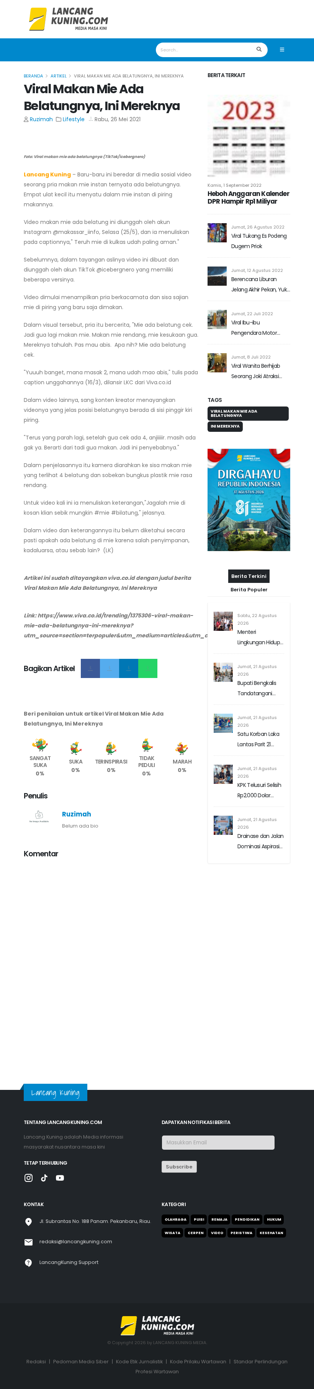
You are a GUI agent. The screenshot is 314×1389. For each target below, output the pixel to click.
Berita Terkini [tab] (249, 576)
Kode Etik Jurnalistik (139, 1361)
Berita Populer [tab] (249, 589)
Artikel (59, 76)
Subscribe (179, 1167)
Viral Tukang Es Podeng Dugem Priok (259, 241)
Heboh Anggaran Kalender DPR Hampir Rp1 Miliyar (248, 197)
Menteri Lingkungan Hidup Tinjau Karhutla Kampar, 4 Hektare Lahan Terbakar (260, 638)
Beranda (33, 76)
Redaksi (36, 1361)
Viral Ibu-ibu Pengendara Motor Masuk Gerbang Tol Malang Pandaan (254, 328)
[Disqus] (111, 961)
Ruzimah (41, 119)
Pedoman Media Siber (81, 1361)
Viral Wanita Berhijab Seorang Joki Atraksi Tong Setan (255, 372)
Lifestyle (74, 119)
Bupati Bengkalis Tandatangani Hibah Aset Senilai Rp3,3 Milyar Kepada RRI (258, 689)
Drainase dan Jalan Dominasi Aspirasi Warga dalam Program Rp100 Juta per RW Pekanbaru (260, 842)
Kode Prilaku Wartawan (198, 1361)
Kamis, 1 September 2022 (235, 185)
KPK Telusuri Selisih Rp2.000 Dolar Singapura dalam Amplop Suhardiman (259, 791)
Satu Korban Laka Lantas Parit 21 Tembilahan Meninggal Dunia (258, 740)
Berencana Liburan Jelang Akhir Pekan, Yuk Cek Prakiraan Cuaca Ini (259, 285)
